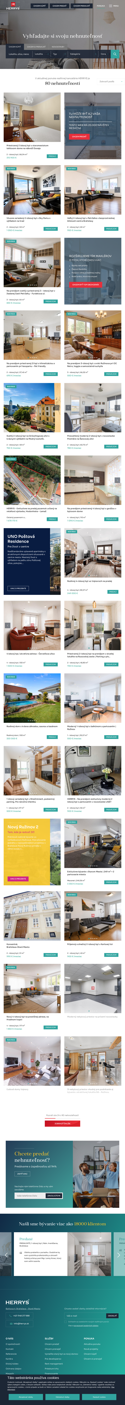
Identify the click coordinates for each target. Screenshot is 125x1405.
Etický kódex (12, 1363)
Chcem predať (52, 1344)
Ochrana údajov (13, 1368)
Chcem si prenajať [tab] (36, 47)
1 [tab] (28, 139)
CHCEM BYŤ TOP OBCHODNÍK (85, 285)
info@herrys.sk (21, 1323)
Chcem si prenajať (93, 1359)
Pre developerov (53, 1359)
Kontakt (10, 1349)
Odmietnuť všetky (62, 1397)
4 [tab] (34, 139)
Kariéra (9, 1359)
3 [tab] (32, 139)
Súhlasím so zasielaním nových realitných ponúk (88, 1322)
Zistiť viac (22, 1174)
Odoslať (112, 1316)
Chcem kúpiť (90, 1354)
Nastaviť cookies (99, 1397)
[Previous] (7, 117)
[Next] (56, 117)
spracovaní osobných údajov (86, 1326)
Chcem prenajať (53, 1349)
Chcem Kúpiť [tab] (15, 47)
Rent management (54, 1363)
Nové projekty (91, 1349)
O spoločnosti (13, 1344)
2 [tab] (30, 139)
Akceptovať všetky (26, 1397)
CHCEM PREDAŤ (79, 137)
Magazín (10, 1373)
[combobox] (42, 54)
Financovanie (51, 1373)
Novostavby (58, 47)
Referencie (11, 1354)
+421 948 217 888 (21, 1315)
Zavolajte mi (53, 1196)
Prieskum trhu (52, 1368)
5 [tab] (36, 139)
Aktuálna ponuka (92, 1344)
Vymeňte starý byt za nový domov (61, 1354)
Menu (116, 6)
